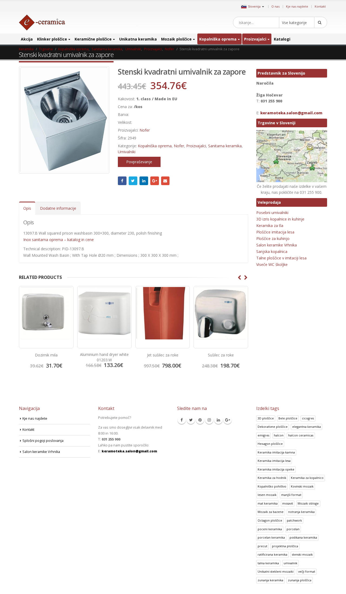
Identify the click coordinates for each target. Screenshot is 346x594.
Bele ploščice (287, 418)
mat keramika (268, 503)
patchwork (294, 520)
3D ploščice (266, 418)
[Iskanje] (320, 22)
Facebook (122, 180)
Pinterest (200, 420)
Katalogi (282, 39)
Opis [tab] (27, 208)
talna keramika (268, 563)
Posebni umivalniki (272, 212)
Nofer (144, 130)
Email (165, 180)
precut (262, 546)
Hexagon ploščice (270, 444)
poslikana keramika (303, 537)
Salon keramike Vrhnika (276, 245)
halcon (279, 435)
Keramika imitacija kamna (276, 452)
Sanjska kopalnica (271, 251)
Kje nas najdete (297, 6)
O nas (275, 6)
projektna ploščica (285, 546)
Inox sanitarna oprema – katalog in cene (58, 239)
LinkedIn (143, 180)
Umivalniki (126, 151)
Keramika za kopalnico (307, 478)
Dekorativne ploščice (273, 427)
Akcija (27, 39)
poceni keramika (270, 529)
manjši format (291, 495)
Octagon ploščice (270, 520)
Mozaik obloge (308, 503)
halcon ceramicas (300, 435)
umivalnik (290, 563)
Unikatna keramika (138, 39)
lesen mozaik (267, 495)
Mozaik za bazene (271, 512)
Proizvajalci (255, 39)
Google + (154, 180)
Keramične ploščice (93, 39)
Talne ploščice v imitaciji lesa (281, 258)
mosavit (287, 503)
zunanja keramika (270, 580)
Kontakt (320, 6)
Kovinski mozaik (302, 486)
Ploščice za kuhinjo (273, 238)
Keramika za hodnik (272, 478)
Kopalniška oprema (218, 39)
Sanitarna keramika (225, 145)
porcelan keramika (271, 537)
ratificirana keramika (272, 554)
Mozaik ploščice (176, 39)
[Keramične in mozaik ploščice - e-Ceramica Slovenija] (42, 23)
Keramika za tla (269, 225)
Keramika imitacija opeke (276, 469)
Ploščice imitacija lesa (275, 232)
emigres (263, 435)
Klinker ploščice (52, 39)
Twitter (133, 180)
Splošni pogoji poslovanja (43, 440)
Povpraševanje (139, 161)
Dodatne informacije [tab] (58, 208)
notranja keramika (301, 512)
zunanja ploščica (299, 580)
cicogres (308, 418)
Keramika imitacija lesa (274, 461)
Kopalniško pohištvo (272, 486)
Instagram (209, 420)
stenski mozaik (302, 554)
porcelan (293, 529)
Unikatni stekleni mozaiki (276, 571)
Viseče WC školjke (272, 264)
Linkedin (218, 420)
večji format (306, 571)
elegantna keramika (306, 427)
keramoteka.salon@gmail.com (291, 112)
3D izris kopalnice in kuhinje (280, 219)
